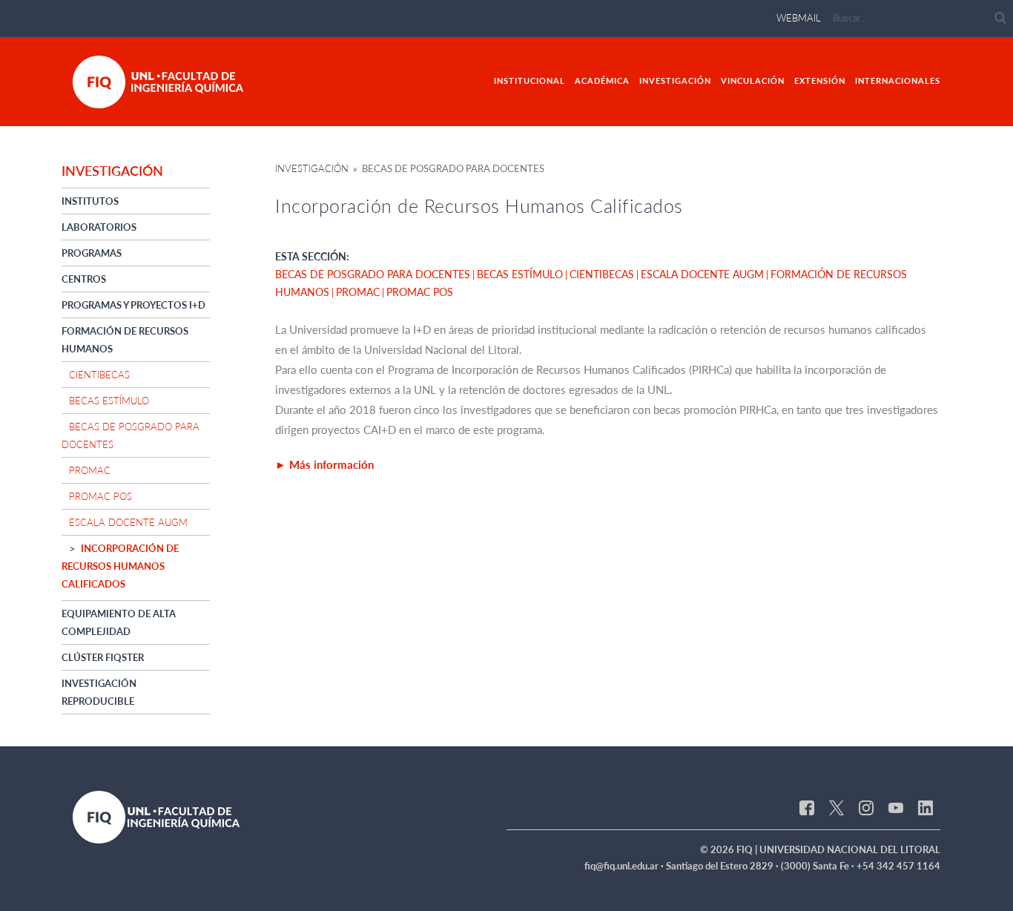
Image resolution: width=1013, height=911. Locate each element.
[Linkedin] (925, 807)
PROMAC (89, 470)
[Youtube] (895, 807)
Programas (92, 253)
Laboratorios (99, 227)
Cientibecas (99, 375)
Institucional (529, 80)
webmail (798, 18)
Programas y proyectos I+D (133, 305)
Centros (84, 279)
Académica (602, 80)
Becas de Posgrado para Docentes (372, 274)
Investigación (675, 80)
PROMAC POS (100, 496)
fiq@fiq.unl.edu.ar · (625, 866)
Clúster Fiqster (103, 657)
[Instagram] (866, 807)
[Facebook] (806, 807)
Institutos (90, 201)
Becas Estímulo (109, 401)
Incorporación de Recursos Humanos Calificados (120, 566)
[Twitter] (836, 807)
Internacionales (897, 80)
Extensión (819, 80)
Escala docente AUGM (128, 522)
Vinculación (753, 80)
